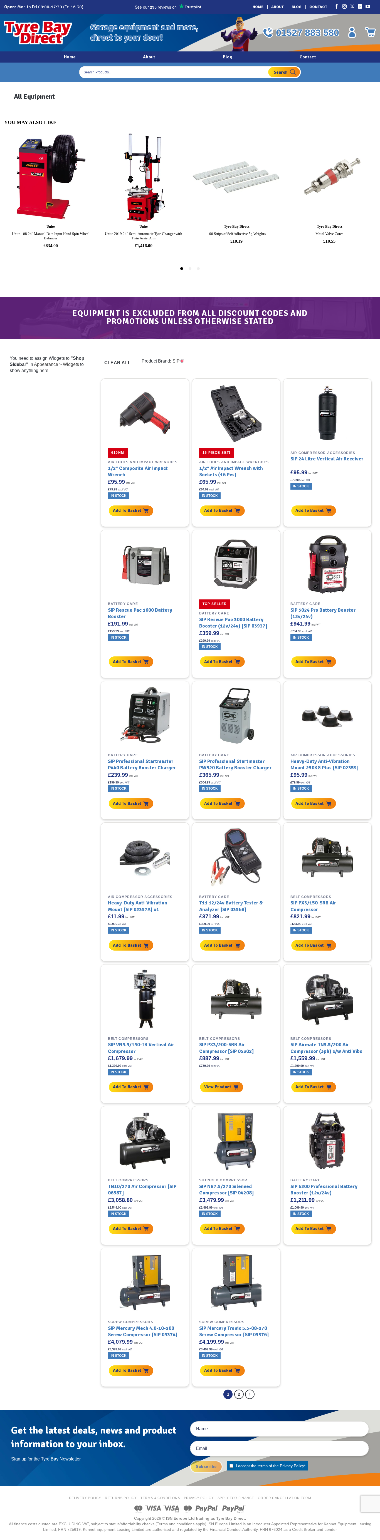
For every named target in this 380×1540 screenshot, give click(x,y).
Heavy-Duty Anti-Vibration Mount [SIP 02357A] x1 (137, 906)
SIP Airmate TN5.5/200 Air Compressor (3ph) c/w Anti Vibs (326, 1047)
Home (258, 6)
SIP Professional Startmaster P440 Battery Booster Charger (142, 764)
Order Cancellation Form (284, 1498)
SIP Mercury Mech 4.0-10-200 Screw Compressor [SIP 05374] (143, 1331)
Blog (297, 6)
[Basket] (370, 32)
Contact (318, 6)
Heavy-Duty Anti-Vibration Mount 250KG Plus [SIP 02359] (324, 764)
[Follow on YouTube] (368, 7)
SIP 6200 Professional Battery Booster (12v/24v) (323, 1189)
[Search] (284, 72)
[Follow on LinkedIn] (360, 7)
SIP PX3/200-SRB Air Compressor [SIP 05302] (226, 1047)
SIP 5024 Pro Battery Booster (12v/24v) (323, 613)
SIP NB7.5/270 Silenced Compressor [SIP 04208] (226, 1189)
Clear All (117, 362)
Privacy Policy (292, 1466)
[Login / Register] (351, 32)
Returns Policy (121, 1498)
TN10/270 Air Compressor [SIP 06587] (142, 1189)
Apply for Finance (236, 1498)
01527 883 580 (307, 32)
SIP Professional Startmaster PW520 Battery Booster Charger (235, 764)
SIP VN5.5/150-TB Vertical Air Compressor (141, 1047)
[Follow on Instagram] (344, 7)
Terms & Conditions (160, 1498)
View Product (217, 1086)
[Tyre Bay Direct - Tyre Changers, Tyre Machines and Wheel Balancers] (43, 32)
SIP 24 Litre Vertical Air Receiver (326, 459)
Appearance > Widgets (56, 364)
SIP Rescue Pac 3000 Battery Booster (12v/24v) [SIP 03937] (233, 622)
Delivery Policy (85, 1498)
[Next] (250, 1394)
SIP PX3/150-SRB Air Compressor (313, 906)
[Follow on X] (352, 7)
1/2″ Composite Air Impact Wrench (138, 471)
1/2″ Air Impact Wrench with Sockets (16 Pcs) (231, 471)
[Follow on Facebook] (336, 7)
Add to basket (127, 510)
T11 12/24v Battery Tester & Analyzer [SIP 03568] (231, 906)
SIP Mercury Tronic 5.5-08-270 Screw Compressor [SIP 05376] (234, 1331)
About (277, 6)
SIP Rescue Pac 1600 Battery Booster (140, 613)
